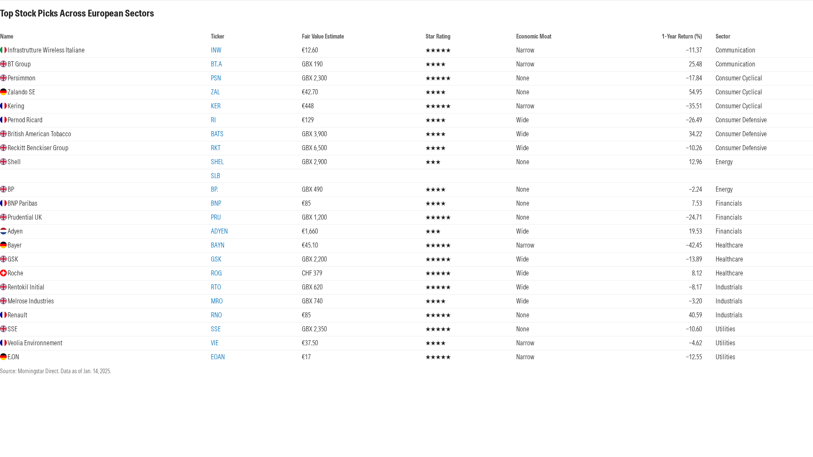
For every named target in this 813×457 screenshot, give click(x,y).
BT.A (216, 64)
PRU (216, 217)
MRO (217, 301)
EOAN (218, 356)
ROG (216, 273)
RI (213, 120)
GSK (216, 259)
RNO (216, 315)
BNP (216, 203)
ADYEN (219, 231)
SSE (216, 329)
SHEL (217, 161)
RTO (216, 287)
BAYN (217, 245)
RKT (216, 147)
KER (216, 106)
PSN (216, 78)
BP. (214, 189)
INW (216, 50)
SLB (215, 175)
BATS (217, 133)
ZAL (215, 92)
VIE (214, 343)
